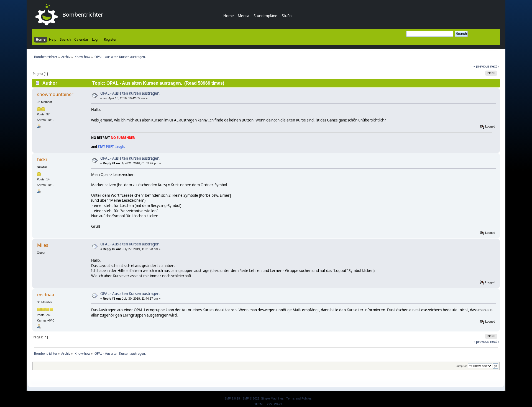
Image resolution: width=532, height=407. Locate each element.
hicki (42, 159)
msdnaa (45, 295)
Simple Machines (272, 398)
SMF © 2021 (250, 398)
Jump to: (461, 365)
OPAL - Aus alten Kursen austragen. (130, 93)
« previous (481, 66)
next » (494, 66)
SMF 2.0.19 (232, 398)
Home (228, 15)
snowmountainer (55, 94)
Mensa (243, 15)
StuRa (286, 15)
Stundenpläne (265, 15)
